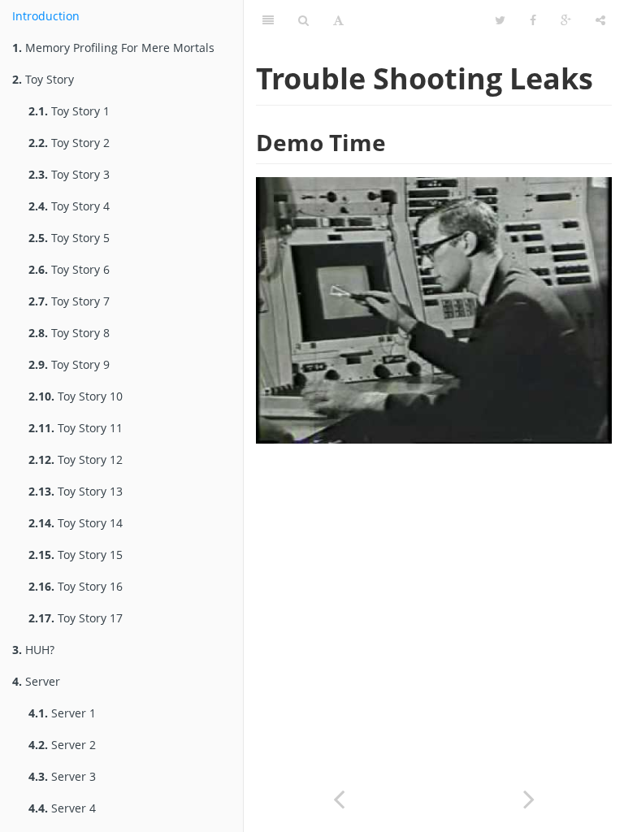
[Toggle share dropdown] (600, 20)
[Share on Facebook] (533, 20)
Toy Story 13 (75, 491)
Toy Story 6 (69, 269)
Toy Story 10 (75, 396)
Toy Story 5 (69, 237)
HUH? (33, 649)
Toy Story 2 (69, 142)
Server (36, 681)
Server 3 (62, 776)
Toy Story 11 (75, 428)
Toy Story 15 (75, 554)
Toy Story (43, 79)
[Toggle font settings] (338, 20)
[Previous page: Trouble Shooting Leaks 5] (339, 797)
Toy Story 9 (69, 364)
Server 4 (62, 808)
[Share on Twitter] (500, 20)
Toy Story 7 (69, 301)
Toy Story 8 (69, 332)
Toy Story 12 (75, 459)
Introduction (46, 16)
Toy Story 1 (69, 111)
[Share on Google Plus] (565, 20)
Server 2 (62, 744)
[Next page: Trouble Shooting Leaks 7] (529, 797)
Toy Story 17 (75, 618)
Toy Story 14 (75, 523)
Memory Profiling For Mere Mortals (113, 47)
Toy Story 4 (69, 206)
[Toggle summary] (268, 20)
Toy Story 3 (69, 174)
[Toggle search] (303, 20)
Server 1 (62, 713)
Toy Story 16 (75, 586)
